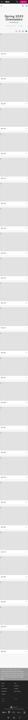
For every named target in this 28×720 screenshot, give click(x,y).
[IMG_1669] (14, 565)
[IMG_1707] (14, 266)
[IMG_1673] (14, 316)
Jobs (15, 683)
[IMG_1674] (14, 242)
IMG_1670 (3, 502)
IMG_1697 (3, 78)
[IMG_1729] (14, 117)
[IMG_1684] (14, 391)
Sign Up (23, 2)
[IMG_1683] (14, 441)
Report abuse (17, 691)
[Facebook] (8, 718)
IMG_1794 (3, 552)
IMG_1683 (3, 452)
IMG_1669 (3, 577)
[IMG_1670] (14, 491)
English (3, 694)
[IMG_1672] (14, 341)
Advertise (16, 685)
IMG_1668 (3, 651)
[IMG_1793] (14, 466)
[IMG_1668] (14, 640)
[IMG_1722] (14, 167)
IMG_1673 (3, 327)
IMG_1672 (3, 352)
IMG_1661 (3, 103)
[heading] (7, 2)
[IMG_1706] (14, 291)
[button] (23, 6)
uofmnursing (14, 22)
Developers (4, 688)
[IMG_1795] (14, 615)
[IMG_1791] (14, 366)
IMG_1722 (3, 178)
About (3, 683)
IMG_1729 (3, 128)
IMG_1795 (3, 626)
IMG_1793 (3, 477)
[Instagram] (20, 718)
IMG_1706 (3, 303)
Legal (3, 699)
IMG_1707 (3, 278)
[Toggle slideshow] (16, 31)
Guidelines (4, 691)
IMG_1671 (3, 427)
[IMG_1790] (14, 217)
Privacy (15, 699)
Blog (3, 685)
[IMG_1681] (14, 590)
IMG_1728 (3, 153)
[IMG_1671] (14, 416)
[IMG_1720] (14, 42)
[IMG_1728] (14, 142)
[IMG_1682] (14, 516)
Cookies (16, 688)
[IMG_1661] (14, 92)
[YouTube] (14, 718)
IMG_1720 (3, 54)
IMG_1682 (3, 527)
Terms (3, 701)
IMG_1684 (3, 402)
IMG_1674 (3, 253)
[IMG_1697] (14, 67)
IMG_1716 (3, 203)
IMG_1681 (3, 601)
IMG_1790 (3, 228)
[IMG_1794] (14, 540)
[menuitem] (17, 2)
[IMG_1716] (14, 192)
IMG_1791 (3, 377)
